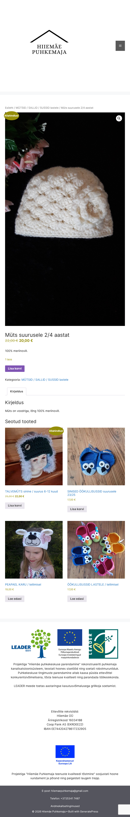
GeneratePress (89, 811)
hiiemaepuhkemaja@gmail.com (69, 790)
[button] (119, 118)
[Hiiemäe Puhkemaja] (47, 45)
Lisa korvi (15, 368)
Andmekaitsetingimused (65, 806)
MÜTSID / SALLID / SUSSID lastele (37, 107)
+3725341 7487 (70, 798)
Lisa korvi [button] (15, 505)
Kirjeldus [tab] (16, 391)
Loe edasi (14, 598)
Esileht (9, 107)
